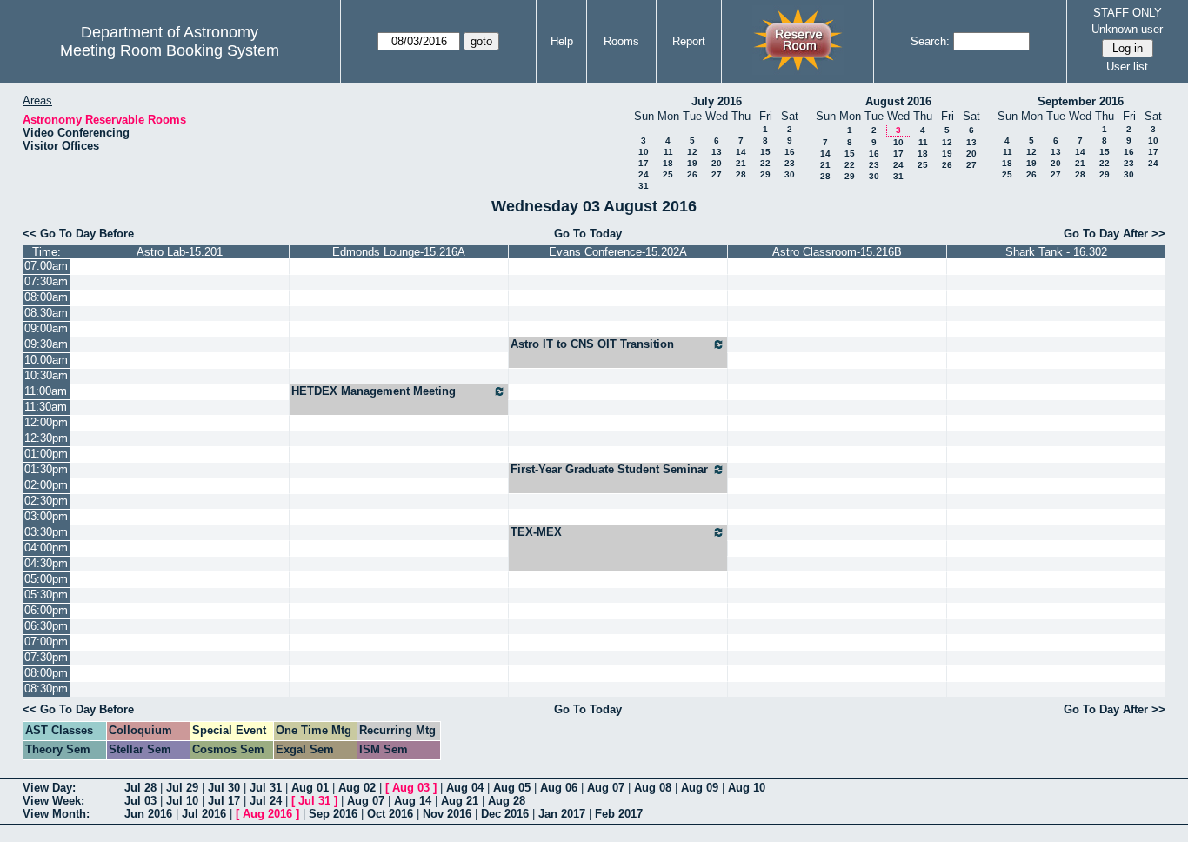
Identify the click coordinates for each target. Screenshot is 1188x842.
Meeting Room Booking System (169, 50)
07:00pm (46, 641)
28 (741, 174)
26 (692, 174)
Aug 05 (512, 787)
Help (562, 41)
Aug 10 (746, 787)
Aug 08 (652, 787)
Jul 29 (182, 787)
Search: (930, 41)
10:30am (46, 375)
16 (789, 152)
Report (688, 41)
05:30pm (46, 594)
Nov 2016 (447, 813)
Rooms (621, 41)
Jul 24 (266, 800)
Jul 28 (140, 787)
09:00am (46, 328)
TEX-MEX (536, 531)
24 (643, 174)
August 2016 (898, 101)
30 (789, 174)
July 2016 (716, 101)
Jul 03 (140, 800)
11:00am (45, 391)
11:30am (45, 406)
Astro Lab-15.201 (180, 251)
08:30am (46, 312)
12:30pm (46, 437)
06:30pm (46, 625)
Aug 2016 (267, 813)
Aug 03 (411, 787)
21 (741, 163)
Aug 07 (605, 787)
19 (692, 163)
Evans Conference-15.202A (618, 251)
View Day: (49, 787)
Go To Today (588, 233)
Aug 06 (558, 787)
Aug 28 (506, 800)
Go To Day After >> (1114, 233)
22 (765, 163)
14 (741, 152)
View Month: (56, 813)
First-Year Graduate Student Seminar (609, 469)
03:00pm (46, 516)
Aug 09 (699, 787)
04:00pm (46, 547)
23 (789, 163)
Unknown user (1127, 29)
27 (716, 174)
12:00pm (46, 422)
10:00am (46, 359)
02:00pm (46, 484)
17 (643, 163)
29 (765, 174)
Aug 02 (357, 787)
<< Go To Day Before (78, 233)
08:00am (46, 297)
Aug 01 (310, 787)
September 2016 (1081, 101)
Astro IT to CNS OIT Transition (592, 344)
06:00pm (46, 610)
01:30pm (46, 469)
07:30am (46, 281)
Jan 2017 (561, 813)
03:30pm (46, 531)
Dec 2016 (505, 813)
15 (765, 152)
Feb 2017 (619, 813)
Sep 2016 (333, 813)
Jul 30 (224, 787)
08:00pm (46, 672)
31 (643, 185)
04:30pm (46, 563)
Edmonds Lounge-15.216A (398, 251)
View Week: (53, 800)
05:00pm (46, 578)
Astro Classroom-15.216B (837, 251)
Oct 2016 (390, 813)
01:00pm (46, 453)
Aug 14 (412, 800)
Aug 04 (465, 787)
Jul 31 (266, 787)
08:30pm (46, 688)
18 (668, 163)
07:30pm (46, 657)
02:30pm (46, 500)
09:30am (46, 344)
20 (716, 163)
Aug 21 (459, 800)
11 (668, 152)
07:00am (46, 265)
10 (643, 152)
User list (1127, 66)
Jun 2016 (148, 813)
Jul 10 (182, 800)
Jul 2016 (204, 813)
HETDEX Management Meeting (373, 391)
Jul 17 (224, 800)
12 (692, 152)
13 (716, 152)
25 (668, 174)
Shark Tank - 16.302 (1056, 251)
